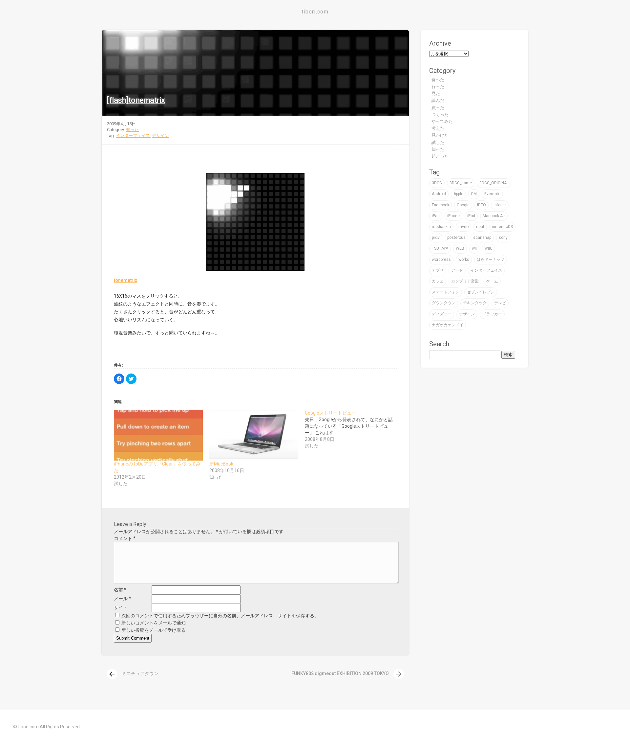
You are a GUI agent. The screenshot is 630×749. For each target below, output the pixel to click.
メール (122, 598)
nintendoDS (502, 226)
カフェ (438, 281)
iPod (471, 216)
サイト (121, 607)
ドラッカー (492, 314)
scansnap (482, 237)
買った (437, 107)
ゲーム (492, 281)
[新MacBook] (253, 435)
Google (463, 205)
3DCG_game (461, 183)
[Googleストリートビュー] (352, 429)
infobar (500, 205)
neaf (480, 226)
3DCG (437, 183)
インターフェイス (133, 135)
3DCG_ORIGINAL (494, 183)
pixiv (436, 237)
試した (437, 142)
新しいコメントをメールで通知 (153, 622)
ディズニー (442, 314)
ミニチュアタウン (133, 673)
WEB (460, 248)
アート (457, 270)
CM (474, 194)
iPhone (453, 216)
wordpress (441, 259)
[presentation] (112, 674)
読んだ (437, 100)
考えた (437, 128)
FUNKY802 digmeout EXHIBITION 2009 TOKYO (347, 673)
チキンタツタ (475, 303)
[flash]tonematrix (136, 100)
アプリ (438, 270)
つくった (440, 114)
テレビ (500, 303)
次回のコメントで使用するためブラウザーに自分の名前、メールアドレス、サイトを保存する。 (220, 615)
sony (503, 237)
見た (435, 93)
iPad (436, 216)
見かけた (440, 135)
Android (439, 194)
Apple (458, 194)
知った (132, 129)
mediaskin (441, 226)
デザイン (160, 135)
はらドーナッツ (490, 259)
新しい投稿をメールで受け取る (153, 630)
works (463, 259)
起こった (440, 156)
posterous (456, 237)
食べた (437, 79)
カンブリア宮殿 (465, 281)
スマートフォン (445, 292)
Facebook (440, 205)
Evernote (492, 194)
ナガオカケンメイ (447, 325)
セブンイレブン (480, 292)
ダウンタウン (443, 303)
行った (437, 86)
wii (474, 248)
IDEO (481, 205)
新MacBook (221, 463)
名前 (120, 589)
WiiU (488, 248)
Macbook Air (494, 216)
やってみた (442, 121)
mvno (463, 226)
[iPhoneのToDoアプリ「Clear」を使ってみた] (158, 435)
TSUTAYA (440, 248)
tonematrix (125, 280)
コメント (125, 538)
